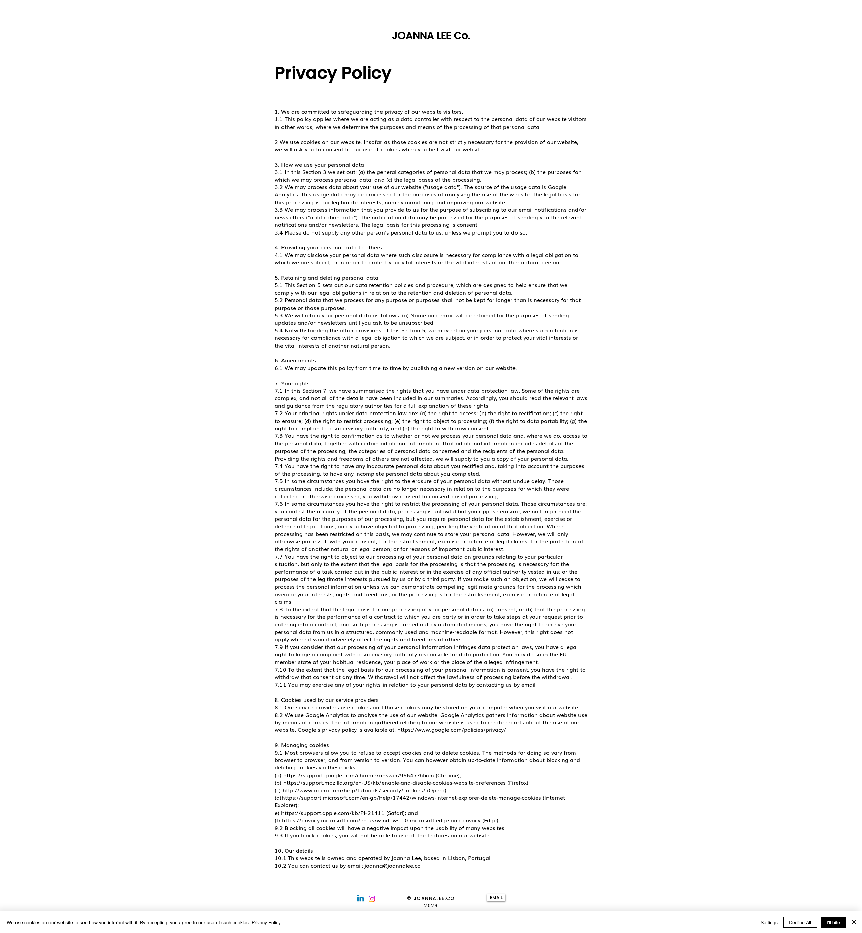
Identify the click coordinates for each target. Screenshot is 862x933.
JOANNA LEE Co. (431, 35)
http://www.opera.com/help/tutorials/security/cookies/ (354, 790)
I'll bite (833, 922)
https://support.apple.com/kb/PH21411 (333, 813)
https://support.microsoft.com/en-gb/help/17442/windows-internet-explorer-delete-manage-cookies (411, 797)
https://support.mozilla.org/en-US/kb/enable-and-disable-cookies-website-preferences (394, 782)
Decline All (800, 922)
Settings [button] (769, 922)
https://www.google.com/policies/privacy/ (451, 729)
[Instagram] (372, 899)
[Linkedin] (360, 899)
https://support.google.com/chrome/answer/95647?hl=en (358, 775)
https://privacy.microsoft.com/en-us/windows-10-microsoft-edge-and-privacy (381, 820)
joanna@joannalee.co (393, 865)
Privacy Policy (266, 922)
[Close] (854, 922)
